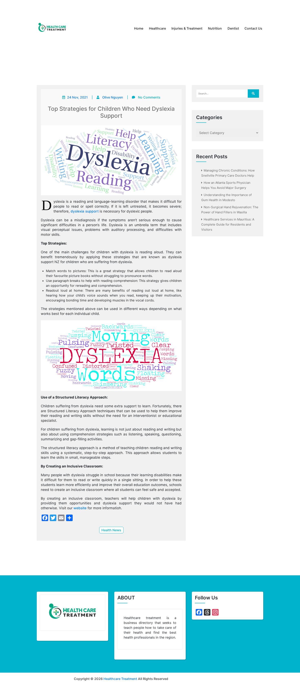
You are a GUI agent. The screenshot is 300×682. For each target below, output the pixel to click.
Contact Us (253, 28)
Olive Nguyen (112, 97)
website (80, 508)
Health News (111, 530)
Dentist (233, 28)
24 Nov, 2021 (77, 97)
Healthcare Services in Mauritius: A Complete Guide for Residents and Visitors (227, 224)
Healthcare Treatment (120, 679)
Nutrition (215, 28)
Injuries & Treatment (186, 28)
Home (138, 28)
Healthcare (157, 28)
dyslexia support (85, 211)
